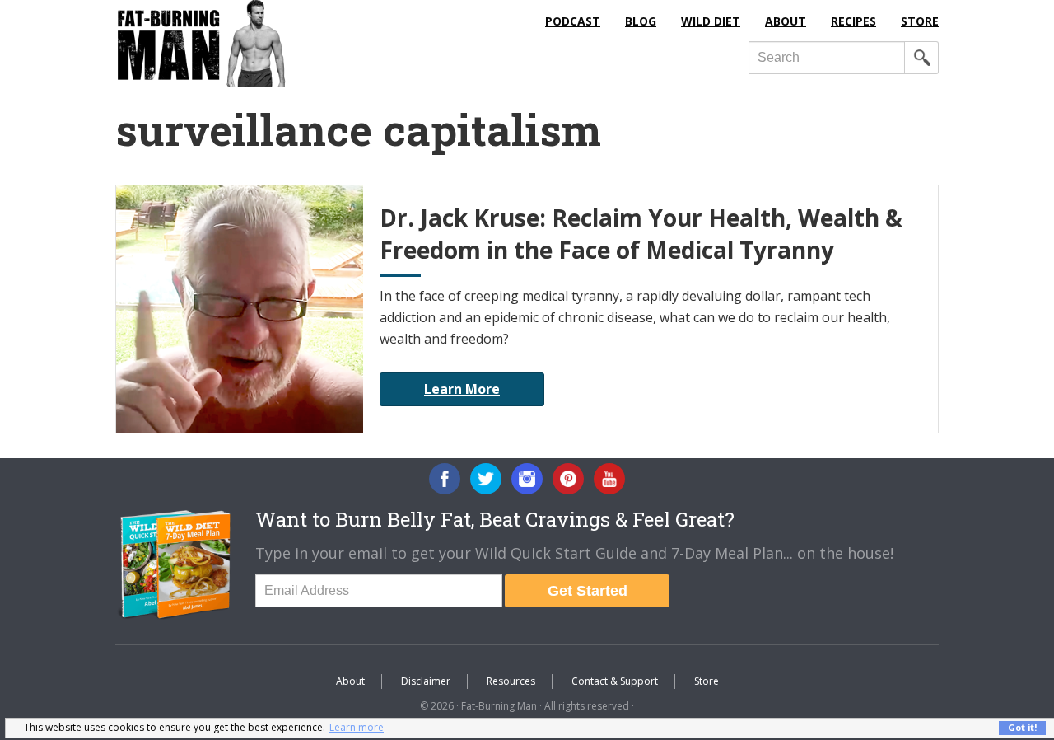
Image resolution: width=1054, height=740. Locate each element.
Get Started (587, 591)
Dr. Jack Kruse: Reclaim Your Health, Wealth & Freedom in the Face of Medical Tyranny (641, 233)
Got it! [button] (1022, 727)
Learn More (462, 389)
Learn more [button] (356, 727)
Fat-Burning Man (267, 43)
